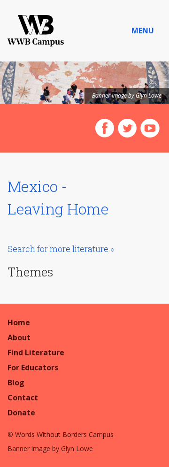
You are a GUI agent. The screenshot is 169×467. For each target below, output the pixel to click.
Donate (21, 412)
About (19, 337)
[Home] (36, 30)
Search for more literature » (61, 248)
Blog (16, 382)
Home (19, 322)
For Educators (33, 367)
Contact (23, 397)
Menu (142, 30)
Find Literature (36, 352)
